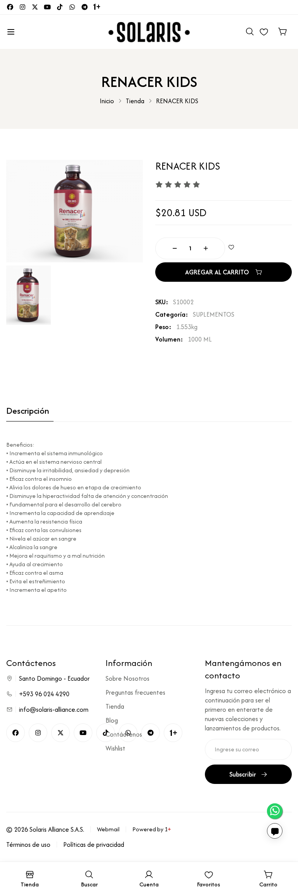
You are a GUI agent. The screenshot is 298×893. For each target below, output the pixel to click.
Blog (112, 720)
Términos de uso (28, 844)
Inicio (107, 101)
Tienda (135, 101)
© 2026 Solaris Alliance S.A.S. (45, 829)
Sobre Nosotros (127, 678)
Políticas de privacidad (93, 844)
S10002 (183, 302)
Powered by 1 (151, 829)
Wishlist (115, 748)
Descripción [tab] (27, 411)
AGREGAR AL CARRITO (217, 272)
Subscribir (242, 774)
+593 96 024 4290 (44, 694)
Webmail (108, 829)
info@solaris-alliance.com (53, 709)
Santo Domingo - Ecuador (54, 678)
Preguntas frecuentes (135, 692)
